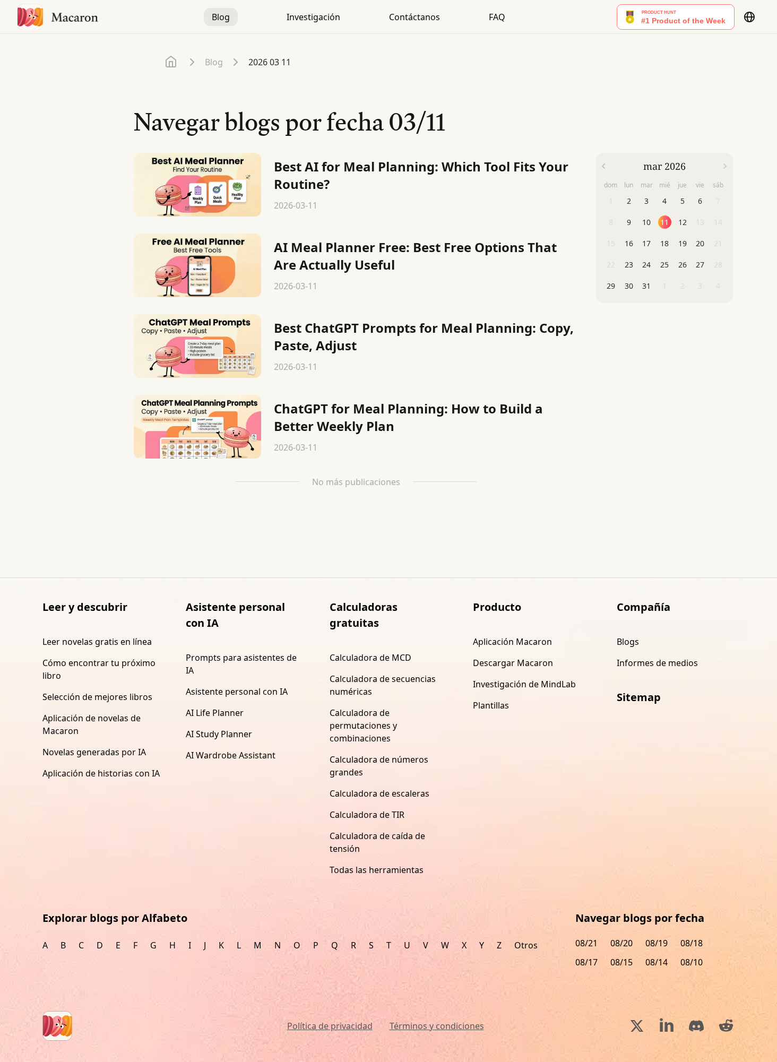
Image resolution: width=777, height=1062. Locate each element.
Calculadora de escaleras (379, 793)
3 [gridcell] (646, 201)
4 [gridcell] (664, 201)
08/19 (656, 943)
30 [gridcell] (629, 286)
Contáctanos (414, 17)
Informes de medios (657, 663)
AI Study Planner (219, 734)
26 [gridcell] (682, 265)
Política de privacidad (330, 1026)
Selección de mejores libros (97, 697)
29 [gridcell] (611, 286)
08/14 (656, 962)
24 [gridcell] (646, 265)
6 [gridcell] (700, 201)
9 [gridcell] (629, 222)
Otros (526, 945)
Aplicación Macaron (512, 641)
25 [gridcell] (664, 265)
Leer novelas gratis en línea (97, 641)
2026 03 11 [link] (269, 62)
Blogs (628, 641)
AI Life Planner (215, 713)
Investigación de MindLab (524, 684)
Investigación (313, 17)
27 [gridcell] (700, 265)
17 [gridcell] (646, 243)
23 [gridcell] (629, 265)
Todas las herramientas (377, 870)
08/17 (586, 962)
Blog (221, 17)
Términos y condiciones (437, 1026)
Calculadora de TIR (367, 815)
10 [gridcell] (646, 222)
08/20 (621, 943)
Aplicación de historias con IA (101, 773)
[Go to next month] (725, 166)
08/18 (691, 943)
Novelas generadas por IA (94, 752)
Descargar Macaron (513, 663)
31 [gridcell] (646, 286)
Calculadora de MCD (370, 657)
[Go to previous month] (604, 166)
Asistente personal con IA (237, 691)
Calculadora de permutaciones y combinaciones (363, 725)
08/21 (586, 943)
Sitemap (639, 697)
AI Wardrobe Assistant (230, 755)
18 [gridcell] (664, 243)
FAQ (497, 17)
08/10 (691, 962)
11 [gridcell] (664, 222)
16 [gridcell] (629, 243)
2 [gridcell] (629, 201)
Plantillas (491, 705)
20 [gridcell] (700, 243)
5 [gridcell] (682, 201)
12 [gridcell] (682, 222)
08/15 (621, 962)
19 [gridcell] (682, 243)
